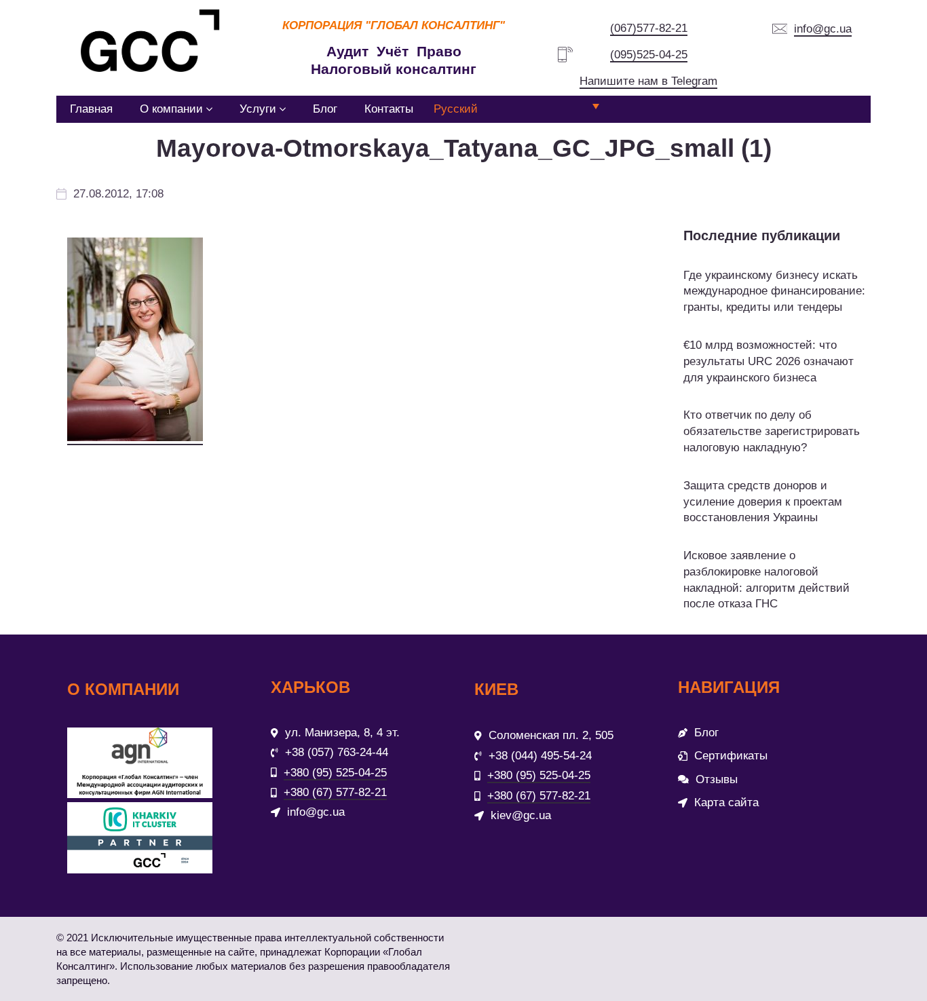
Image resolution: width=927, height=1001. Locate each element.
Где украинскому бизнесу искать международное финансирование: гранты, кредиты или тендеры (774, 291)
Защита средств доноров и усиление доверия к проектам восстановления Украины (762, 502)
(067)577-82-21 (648, 28)
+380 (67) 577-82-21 (335, 792)
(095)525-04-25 (648, 54)
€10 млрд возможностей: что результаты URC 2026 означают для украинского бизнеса (768, 361)
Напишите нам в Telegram (648, 81)
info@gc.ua (823, 28)
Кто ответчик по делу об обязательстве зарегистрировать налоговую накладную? (771, 431)
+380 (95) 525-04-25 (335, 772)
